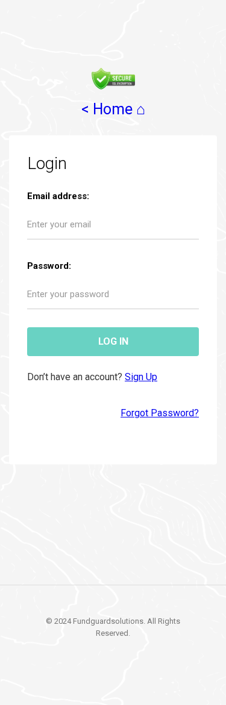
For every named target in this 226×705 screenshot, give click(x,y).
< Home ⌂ (113, 109)
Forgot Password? (160, 413)
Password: (49, 265)
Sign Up (141, 377)
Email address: (58, 196)
